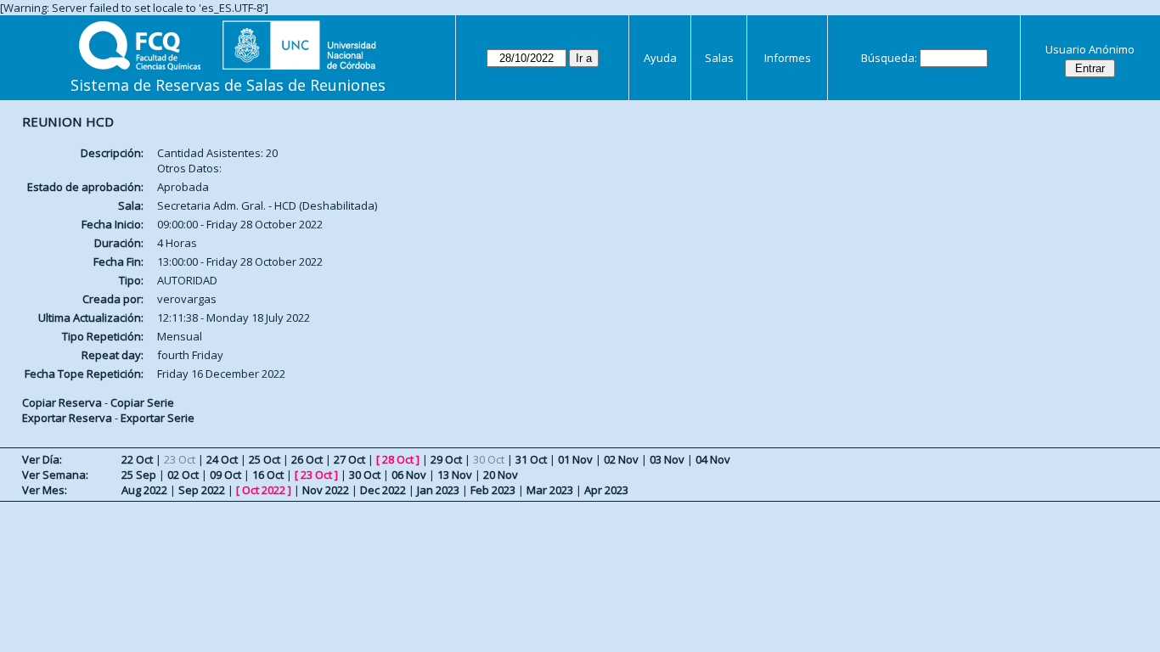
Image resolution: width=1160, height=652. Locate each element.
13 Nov (454, 474)
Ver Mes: (44, 489)
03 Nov (667, 459)
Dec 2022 (383, 489)
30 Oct (364, 474)
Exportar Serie (157, 417)
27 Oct (349, 459)
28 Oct (398, 459)
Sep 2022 (201, 489)
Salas (719, 57)
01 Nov (575, 459)
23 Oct (316, 474)
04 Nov (712, 459)
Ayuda (660, 57)
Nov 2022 (325, 489)
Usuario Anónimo (1090, 49)
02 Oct (183, 474)
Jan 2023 (438, 489)
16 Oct (268, 474)
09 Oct (225, 474)
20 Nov (500, 474)
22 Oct (137, 459)
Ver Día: (42, 459)
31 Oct (531, 459)
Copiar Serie (142, 402)
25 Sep (138, 474)
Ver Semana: (55, 474)
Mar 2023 (550, 489)
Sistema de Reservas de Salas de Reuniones (228, 85)
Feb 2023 (492, 489)
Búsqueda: (889, 57)
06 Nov (408, 474)
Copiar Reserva (62, 402)
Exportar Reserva (67, 417)
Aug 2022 (144, 489)
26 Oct (307, 459)
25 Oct (264, 459)
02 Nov (621, 459)
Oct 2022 (263, 489)
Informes (787, 57)
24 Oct (222, 459)
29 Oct (446, 459)
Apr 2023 (606, 489)
